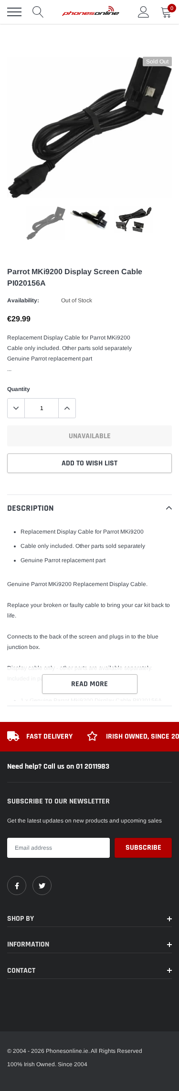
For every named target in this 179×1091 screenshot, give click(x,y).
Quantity (18, 389)
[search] (38, 12)
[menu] (14, 12)
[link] (16, 885)
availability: (23, 300)
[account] (143, 12)
